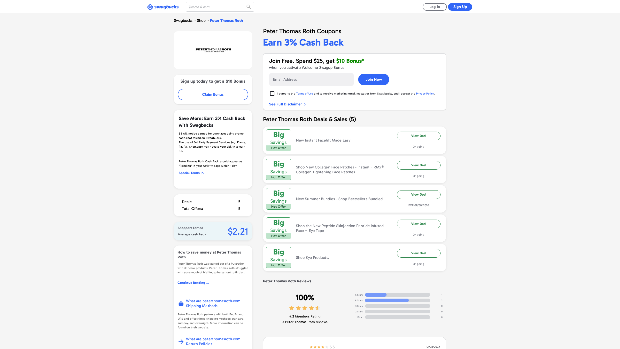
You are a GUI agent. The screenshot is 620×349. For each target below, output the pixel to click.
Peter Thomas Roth (226, 20)
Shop (201, 20)
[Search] (249, 6)
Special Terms (189, 173)
